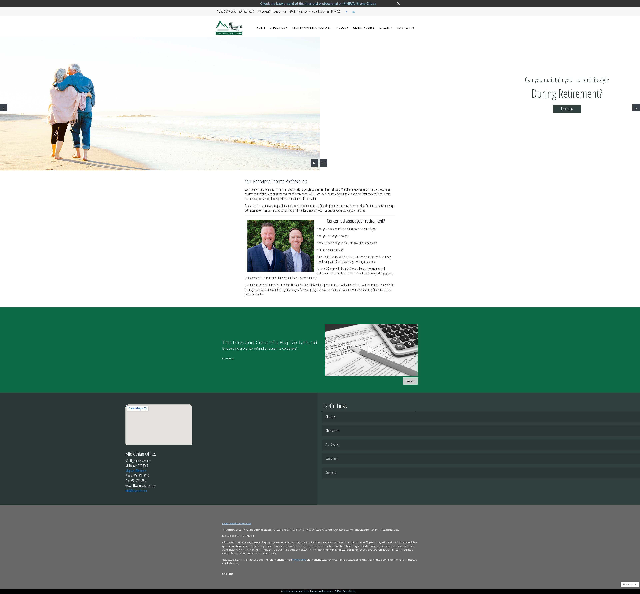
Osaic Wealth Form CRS (236, 523)
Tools (341, 27)
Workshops (332, 458)
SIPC (303, 559)
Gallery (386, 27)
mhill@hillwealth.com (136, 490)
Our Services (332, 444)
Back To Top (628, 584)
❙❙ (324, 163)
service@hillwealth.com (274, 11)
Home (261, 27)
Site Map (227, 573)
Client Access (363, 27)
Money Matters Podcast (311, 27)
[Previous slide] (4, 107)
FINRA (296, 559)
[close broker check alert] (398, 3)
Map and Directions (136, 470)
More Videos (228, 358)
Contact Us (406, 27)
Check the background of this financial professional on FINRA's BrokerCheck (318, 4)
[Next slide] (636, 107)
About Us (277, 27)
